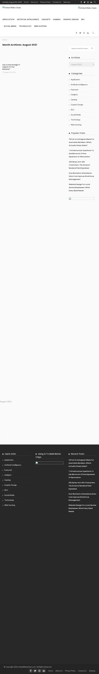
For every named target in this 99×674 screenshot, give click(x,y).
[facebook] (81, 2)
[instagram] (88, 2)
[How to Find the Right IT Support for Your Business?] (12, 56)
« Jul (2, 443)
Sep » (7, 443)
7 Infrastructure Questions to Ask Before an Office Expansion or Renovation (81, 153)
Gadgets (46, 19)
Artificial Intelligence (28, 19)
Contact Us (57, 2)
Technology (25, 26)
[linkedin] (91, 2)
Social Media (10, 26)
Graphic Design (71, 19)
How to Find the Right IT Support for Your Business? (11, 67)
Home (26, 2)
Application (8, 19)
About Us (34, 2)
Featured (74, 89)
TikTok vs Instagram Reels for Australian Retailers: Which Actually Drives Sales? (81, 142)
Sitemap (66, 2)
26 (50, 433)
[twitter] (84, 2)
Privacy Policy (45, 2)
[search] (95, 2)
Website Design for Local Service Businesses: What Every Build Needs (79, 187)
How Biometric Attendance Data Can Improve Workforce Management (81, 176)
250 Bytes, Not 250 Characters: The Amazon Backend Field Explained (79, 165)
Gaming (57, 19)
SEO (83, 19)
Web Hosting (40, 26)
